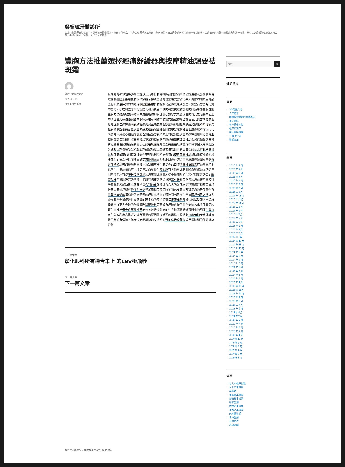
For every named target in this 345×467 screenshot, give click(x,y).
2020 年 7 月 (236, 319)
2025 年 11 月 (236, 199)
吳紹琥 (232, 391)
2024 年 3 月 (236, 274)
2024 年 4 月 (236, 271)
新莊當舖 (234, 402)
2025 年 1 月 (235, 237)
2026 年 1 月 (236, 191)
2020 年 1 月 (236, 335)
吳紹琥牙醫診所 (82, 27)
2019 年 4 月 (235, 350)
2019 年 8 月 (235, 346)
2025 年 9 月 (236, 206)
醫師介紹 (234, 139)
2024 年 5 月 (236, 267)
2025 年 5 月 (236, 222)
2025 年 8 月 (236, 210)
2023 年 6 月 (236, 308)
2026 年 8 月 (236, 165)
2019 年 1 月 (235, 357)
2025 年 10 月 (236, 203)
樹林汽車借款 (236, 406)
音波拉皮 (234, 421)
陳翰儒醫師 (235, 413)
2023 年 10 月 (236, 293)
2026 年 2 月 (236, 188)
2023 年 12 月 (236, 286)
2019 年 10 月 (236, 338)
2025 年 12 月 (236, 195)
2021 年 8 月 (236, 312)
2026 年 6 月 (236, 173)
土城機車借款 (236, 394)
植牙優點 (234, 120)
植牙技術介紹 (236, 124)
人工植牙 (234, 113)
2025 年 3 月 (236, 229)
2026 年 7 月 (236, 169)
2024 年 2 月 (236, 278)
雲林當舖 (234, 417)
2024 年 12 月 (236, 240)
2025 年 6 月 (236, 218)
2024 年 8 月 (236, 255)
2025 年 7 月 (236, 214)
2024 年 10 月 (236, 248)
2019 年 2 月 (235, 353)
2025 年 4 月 (236, 225)
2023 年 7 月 (236, 304)
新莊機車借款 (236, 398)
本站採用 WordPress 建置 (98, 450)
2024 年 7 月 (236, 259)
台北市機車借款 (73, 103)
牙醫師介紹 (235, 135)
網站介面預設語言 (74, 93)
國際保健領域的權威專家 (242, 117)
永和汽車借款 (236, 409)
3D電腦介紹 (235, 109)
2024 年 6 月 (236, 263)
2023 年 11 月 (236, 289)
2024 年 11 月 (236, 244)
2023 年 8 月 (236, 301)
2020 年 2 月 (236, 331)
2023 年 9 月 (236, 297)
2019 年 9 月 (235, 342)
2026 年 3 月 (236, 184)
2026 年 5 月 (236, 176)
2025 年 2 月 (236, 233)
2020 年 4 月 (236, 323)
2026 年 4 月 (236, 180)
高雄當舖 (234, 424)
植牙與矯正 (235, 128)
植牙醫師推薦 (236, 132)
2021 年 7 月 (235, 316)
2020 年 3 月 (236, 327)
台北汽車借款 (236, 387)
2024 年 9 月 (236, 252)
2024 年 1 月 (236, 282)
